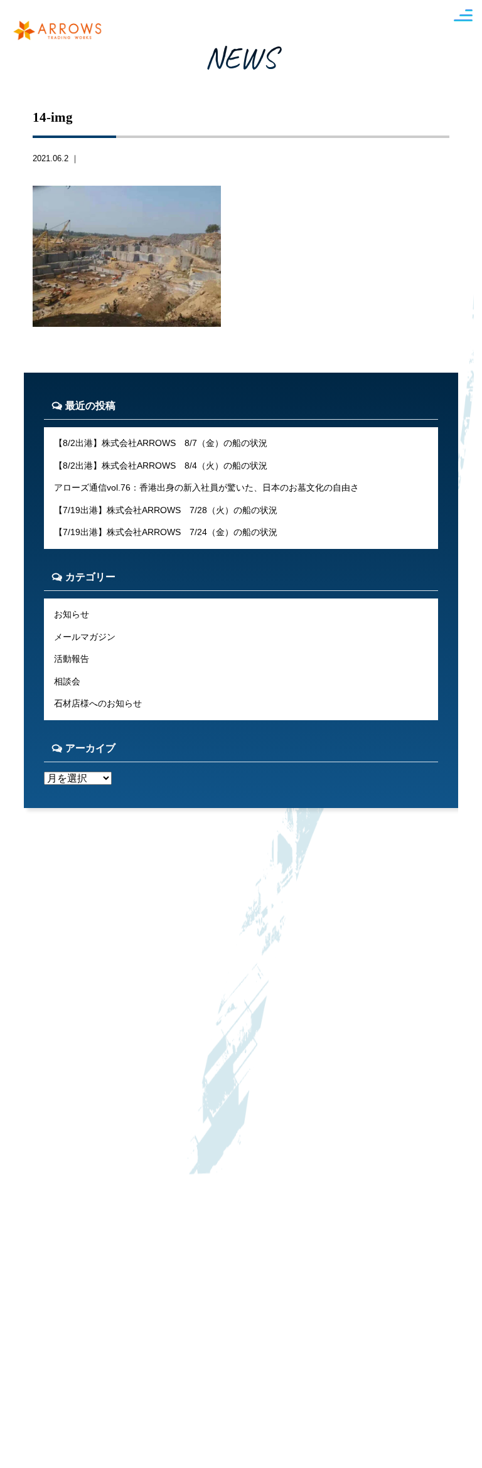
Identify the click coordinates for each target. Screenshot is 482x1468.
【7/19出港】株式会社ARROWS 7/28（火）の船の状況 (165, 510)
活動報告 (71, 659)
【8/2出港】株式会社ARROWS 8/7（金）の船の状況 (160, 443)
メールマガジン (84, 637)
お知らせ (71, 614)
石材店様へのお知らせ (98, 703)
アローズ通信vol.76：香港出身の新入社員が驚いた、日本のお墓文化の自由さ (206, 487)
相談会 (67, 681)
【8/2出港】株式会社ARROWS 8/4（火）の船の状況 (160, 465)
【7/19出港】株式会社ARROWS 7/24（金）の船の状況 (165, 532)
